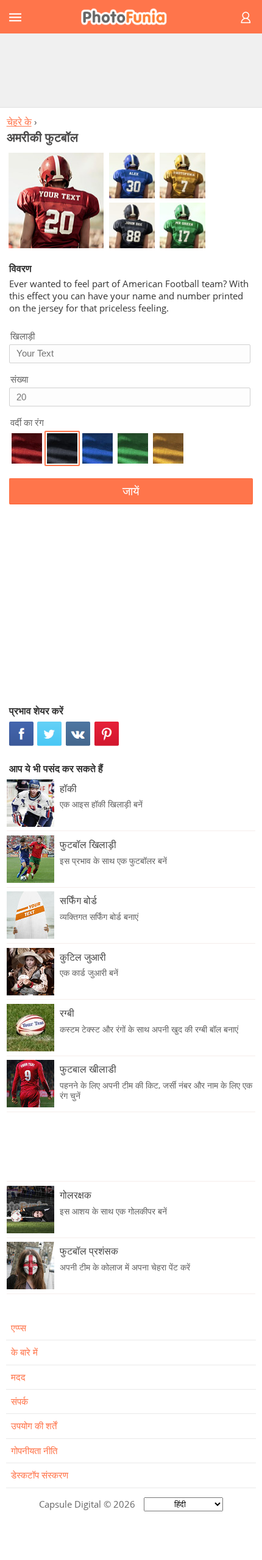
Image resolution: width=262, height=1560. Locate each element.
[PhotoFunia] (129, 16)
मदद (18, 1377)
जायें (131, 491)
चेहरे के (19, 121)
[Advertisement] (131, 70)
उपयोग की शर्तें (34, 1425)
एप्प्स (18, 1327)
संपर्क (19, 1401)
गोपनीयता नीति (34, 1450)
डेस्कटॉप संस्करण (39, 1475)
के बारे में (24, 1352)
